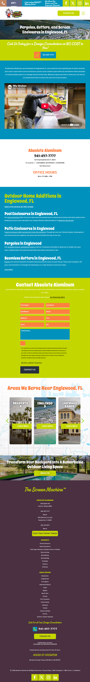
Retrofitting (45, 555)
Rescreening (45, 552)
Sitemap (45, 567)
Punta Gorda (45, 602)
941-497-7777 (45, 156)
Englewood (45, 579)
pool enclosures (14, 217)
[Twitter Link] (73, 3)
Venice (45, 614)
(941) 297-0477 (45, 525)
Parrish (45, 596)
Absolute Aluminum (65, 220)
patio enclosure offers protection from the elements (26, 232)
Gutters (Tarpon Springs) (45, 617)
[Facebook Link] (66, 3)
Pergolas (45, 561)
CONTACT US (29, 370)
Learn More (8, 270)
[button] (9, 421)
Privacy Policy (38, 362)
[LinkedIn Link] (86, 3)
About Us (45, 473)
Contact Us (68, 13)
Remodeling (45, 558)
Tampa (45, 608)
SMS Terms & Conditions (27, 362)
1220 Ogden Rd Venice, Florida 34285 (45, 505)
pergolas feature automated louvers (21, 247)
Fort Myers (45, 582)
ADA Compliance (57, 670)
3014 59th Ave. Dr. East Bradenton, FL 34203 (45, 519)
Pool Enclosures (45, 543)
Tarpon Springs (45, 611)
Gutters (7, 262)
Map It (45, 515)
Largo (45, 587)
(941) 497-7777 (45, 511)
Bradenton (45, 576)
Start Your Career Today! (45, 533)
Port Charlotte (45, 599)
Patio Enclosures (45, 546)
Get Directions (45, 166)
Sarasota (45, 605)
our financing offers (57, 297)
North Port (45, 593)
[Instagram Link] (79, 3)
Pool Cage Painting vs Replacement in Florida (45, 549)
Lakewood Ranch (45, 584)
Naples (45, 590)
